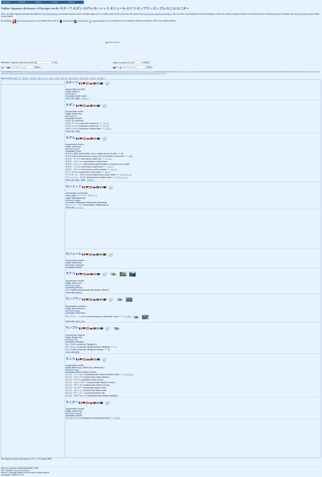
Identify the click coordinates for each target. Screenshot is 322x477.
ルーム (114, 169)
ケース (109, 159)
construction (79, 265)
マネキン (91, 180)
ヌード (108, 172)
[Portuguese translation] (94, 82)
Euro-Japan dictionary (25, 21)
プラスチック (126, 175)
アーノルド (128, 374)
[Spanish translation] (87, 82)
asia (75, 339)
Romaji (277, 14)
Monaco (79, 292)
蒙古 (78, 352)
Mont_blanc (80, 321)
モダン (26, 78)
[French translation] (80, 82)
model (78, 151)
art (75, 94)
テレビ (117, 418)
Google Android (97, 21)
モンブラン (73, 78)
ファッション (122, 177)
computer (78, 413)
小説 (130, 156)
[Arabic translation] (101, 82)
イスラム (80, 207)
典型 (78, 180)
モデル (33, 78)
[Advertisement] (169, 42)
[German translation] (84, 82)
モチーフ (17, 78)
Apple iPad (81, 21)
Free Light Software (50, 14)
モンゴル (84, 78)
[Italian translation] (98, 82)
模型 (83, 180)
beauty (77, 149)
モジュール (54, 78)
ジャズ (106, 126)
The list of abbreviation (304, 14)
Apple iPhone (67, 21)
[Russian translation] (91, 82)
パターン (85, 98)
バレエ (108, 128)
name (76, 370)
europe (77, 285)
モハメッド (43, 78)
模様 (78, 98)
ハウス (110, 167)
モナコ (64, 78)
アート (106, 123)
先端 (78, 131)
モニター (101, 78)
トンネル (127, 316)
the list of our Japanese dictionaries (158, 14)
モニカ (93, 78)
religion (77, 200)
